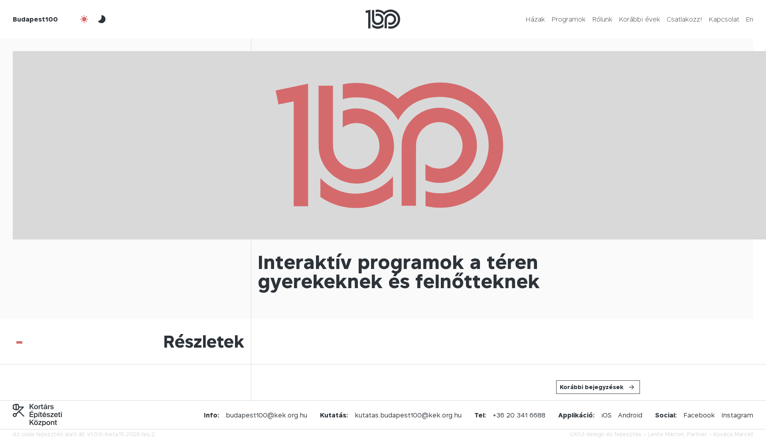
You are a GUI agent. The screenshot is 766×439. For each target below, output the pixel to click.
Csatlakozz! (684, 19)
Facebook (699, 415)
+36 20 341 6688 (519, 415)
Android (630, 415)
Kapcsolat (724, 19)
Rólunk (602, 19)
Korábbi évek (639, 19)
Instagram (737, 415)
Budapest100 (35, 19)
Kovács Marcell (733, 434)
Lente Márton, (666, 434)
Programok (568, 19)
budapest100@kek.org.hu (266, 415)
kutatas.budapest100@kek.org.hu (408, 415)
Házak (535, 19)
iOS (606, 415)
